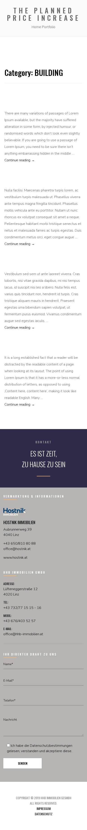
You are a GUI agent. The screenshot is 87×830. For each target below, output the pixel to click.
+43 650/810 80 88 (19, 543)
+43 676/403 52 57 (19, 620)
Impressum (44, 808)
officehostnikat (17, 548)
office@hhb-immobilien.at (23, 634)
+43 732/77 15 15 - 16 (22, 607)
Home (36, 27)
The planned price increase (28, 103)
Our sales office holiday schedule (34, 347)
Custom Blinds (17, 264)
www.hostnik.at (15, 557)
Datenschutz (43, 813)
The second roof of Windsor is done (35, 180)
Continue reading (38, 160)
